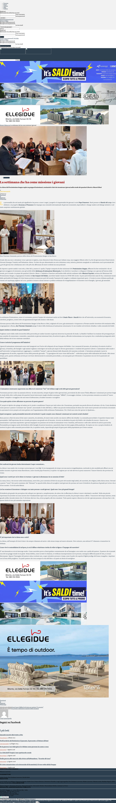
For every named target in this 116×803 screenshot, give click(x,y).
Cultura (5, 6)
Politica (5, 9)
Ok (37, 802)
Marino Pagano (3, 755)
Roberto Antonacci (29, 799)
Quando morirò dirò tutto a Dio (11, 735)
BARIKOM (13, 799)
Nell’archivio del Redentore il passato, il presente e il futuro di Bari (24, 741)
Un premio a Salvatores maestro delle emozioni (25, 708)
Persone (5, 3)
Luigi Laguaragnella (5, 191)
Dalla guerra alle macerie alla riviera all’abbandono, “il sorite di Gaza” (25, 758)
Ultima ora (7, 125)
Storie (5, 4)
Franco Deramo (3, 737)
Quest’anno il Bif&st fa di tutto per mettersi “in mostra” (27, 707)
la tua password (20, 16)
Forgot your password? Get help (9, 38)
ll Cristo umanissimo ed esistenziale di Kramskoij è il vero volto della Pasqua (28, 764)
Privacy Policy (4, 21)
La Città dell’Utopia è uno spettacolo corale (15, 753)
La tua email (19, 25)
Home (2, 125)
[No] (39, 802)
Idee (4, 7)
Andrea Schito (3, 749)
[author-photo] (4, 717)
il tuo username (20, 14)
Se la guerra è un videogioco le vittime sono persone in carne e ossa (24, 747)
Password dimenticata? (7, 19)
